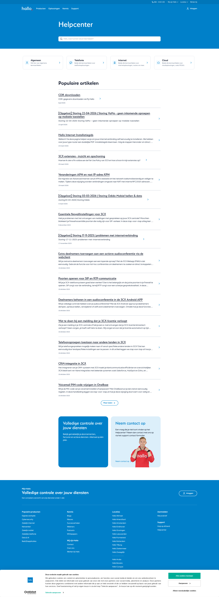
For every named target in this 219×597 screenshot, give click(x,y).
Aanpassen (183, 583)
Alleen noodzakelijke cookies (184, 591)
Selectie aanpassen (53, 592)
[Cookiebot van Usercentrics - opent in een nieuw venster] (30, 592)
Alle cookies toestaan (184, 576)
